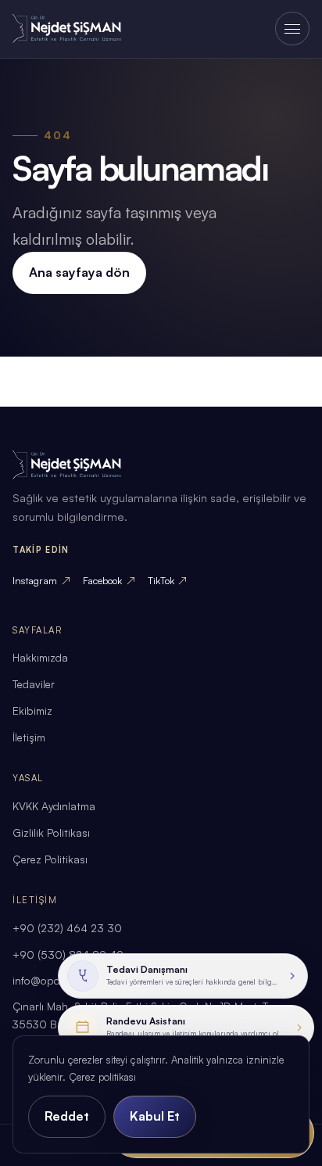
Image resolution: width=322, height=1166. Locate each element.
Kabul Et (155, 1116)
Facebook (109, 580)
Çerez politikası (102, 1077)
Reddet (67, 1116)
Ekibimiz (32, 710)
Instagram (41, 580)
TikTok (168, 580)
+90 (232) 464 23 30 (67, 928)
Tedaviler (34, 684)
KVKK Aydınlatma (54, 806)
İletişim (29, 737)
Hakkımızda (40, 657)
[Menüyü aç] (292, 28)
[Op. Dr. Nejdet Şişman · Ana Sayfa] (78, 28)
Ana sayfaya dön (79, 272)
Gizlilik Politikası (51, 832)
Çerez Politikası (50, 859)
